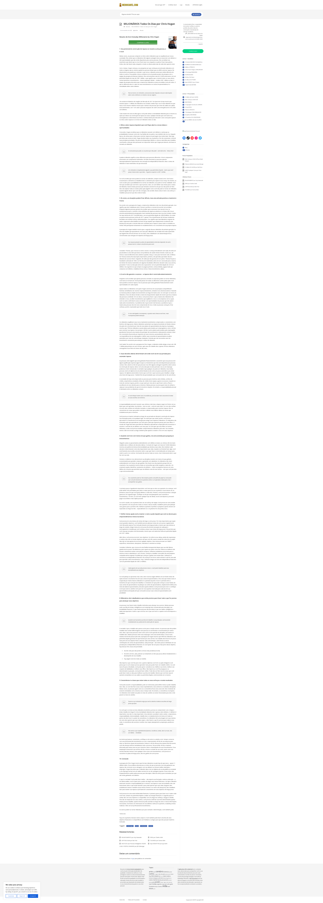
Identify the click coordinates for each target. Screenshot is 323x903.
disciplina (163, 874)
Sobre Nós (122, 900)
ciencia (166, 872)
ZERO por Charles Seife (156, 837)
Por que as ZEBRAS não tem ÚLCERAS (192, 120)
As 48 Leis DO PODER (190, 79)
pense (150, 882)
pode (153, 882)
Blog (186, 147)
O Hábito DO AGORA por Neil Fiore (193, 167)
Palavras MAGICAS (190, 109)
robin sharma (169, 882)
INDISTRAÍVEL (188, 102)
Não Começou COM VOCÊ (191, 99)
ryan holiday (152, 884)
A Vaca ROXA (188, 107)
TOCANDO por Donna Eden (157, 840)
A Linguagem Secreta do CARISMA (193, 104)
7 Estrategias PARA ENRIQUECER (193, 112)
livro (162, 878)
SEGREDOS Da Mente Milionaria (193, 64)
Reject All (22, 896)
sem (166, 884)
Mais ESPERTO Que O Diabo (192, 82)
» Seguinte (200, 44)
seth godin (170, 884)
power (161, 882)
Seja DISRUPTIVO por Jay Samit (158, 843)
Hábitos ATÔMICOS (190, 67)
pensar (170, 880)
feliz (159, 876)
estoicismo (168, 874)
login (133, 858)
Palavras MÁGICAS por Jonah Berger (194, 164)
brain (154, 872)
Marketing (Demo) (167, 878)
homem (151, 878)
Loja (181, 5)
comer (170, 872)
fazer (172, 874)
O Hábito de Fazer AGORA (191, 97)
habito (164, 876)
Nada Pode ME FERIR (191, 85)
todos (151, 826)
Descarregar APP (160, 5)
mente (155, 880)
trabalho (160, 886)
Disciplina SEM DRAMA (190, 115)
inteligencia (156, 878)
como (151, 873)
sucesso (151, 886)
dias (137, 826)
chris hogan (130, 826)
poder (157, 882)
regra (165, 882)
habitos (169, 876)
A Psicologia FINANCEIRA (191, 72)
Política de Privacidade (134, 900)
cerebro (159, 871)
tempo (156, 886)
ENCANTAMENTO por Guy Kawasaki (131, 837)
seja (163, 884)
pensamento (165, 880)
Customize (11, 896)
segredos (159, 884)
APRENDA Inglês (197, 5)
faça (150, 876)
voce (151, 888)
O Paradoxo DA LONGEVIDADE (192, 117)
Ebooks (187, 5)
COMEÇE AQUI (172, 5)
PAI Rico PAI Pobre (189, 77)
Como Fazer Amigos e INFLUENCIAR (194, 69)
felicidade (155, 876)
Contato (145, 900)
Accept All (33, 896)
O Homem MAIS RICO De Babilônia (193, 62)
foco (162, 876)
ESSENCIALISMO (189, 74)
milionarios (143, 826)
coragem (156, 874)
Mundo (159, 880)
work (154, 888)
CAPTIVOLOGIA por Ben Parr (129, 840)
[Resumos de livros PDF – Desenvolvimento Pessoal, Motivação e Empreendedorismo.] (130, 5)
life (160, 878)
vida (164, 886)
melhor (151, 880)
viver (168, 886)
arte (151, 871)
